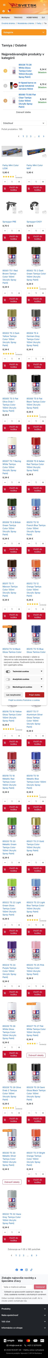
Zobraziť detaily (36, 1055)
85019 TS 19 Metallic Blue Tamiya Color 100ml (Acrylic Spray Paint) (36, 781)
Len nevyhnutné (13, 695)
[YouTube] (21, 1269)
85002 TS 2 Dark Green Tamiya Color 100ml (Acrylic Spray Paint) (36, 275)
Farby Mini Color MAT (35, 167)
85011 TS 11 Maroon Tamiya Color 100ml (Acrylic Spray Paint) (10, 589)
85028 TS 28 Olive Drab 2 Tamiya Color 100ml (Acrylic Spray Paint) (12, 1093)
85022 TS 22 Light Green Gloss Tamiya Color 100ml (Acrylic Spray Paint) (12, 908)
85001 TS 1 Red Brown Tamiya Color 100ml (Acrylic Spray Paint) (10, 276)
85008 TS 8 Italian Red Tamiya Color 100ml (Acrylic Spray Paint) (35, 466)
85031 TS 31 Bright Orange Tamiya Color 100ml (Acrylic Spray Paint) (36, 1159)
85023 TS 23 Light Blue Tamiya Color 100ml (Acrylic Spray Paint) (36, 907)
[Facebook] (17, 1269)
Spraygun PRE (9, 221)
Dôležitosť (8, 123)
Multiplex (6, 17)
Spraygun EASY (34, 221)
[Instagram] (26, 1269)
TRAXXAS (18, 17)
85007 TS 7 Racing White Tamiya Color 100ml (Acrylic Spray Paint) (12, 467)
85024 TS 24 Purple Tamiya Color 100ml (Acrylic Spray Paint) (9, 971)
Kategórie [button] (8, 32)
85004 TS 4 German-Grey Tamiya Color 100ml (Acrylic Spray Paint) (33, 339)
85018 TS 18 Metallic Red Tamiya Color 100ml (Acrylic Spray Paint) (9, 781)
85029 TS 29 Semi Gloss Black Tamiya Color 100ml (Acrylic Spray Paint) (36, 1093)
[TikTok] (31, 1269)
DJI (43, 17)
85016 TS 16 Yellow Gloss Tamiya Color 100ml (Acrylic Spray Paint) (12, 716)
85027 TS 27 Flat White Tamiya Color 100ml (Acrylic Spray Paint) (36, 1031)
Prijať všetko (34, 695)
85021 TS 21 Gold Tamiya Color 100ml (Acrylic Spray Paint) (35, 846)
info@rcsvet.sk (15, 1345)
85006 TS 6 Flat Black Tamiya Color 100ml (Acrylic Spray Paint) (36, 403)
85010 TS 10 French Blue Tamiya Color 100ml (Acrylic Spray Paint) (36, 528)
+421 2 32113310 (34, 1345)
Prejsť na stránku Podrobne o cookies (24, 700)
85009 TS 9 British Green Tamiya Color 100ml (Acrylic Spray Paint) (12, 528)
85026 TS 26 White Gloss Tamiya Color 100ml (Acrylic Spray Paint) (26, 70)
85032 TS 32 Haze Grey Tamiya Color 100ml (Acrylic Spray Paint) (12, 1219)
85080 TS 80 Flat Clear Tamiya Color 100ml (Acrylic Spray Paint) (27, 100)
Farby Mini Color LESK (11, 167)
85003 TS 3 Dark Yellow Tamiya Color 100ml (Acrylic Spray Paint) (11, 339)
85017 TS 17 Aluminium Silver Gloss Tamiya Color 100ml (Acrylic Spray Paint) (35, 719)
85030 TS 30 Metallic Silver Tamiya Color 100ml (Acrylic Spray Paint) (9, 1159)
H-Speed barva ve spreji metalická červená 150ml (27, 85)
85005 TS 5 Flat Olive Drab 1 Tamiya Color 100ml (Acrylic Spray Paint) (10, 404)
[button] (44, 5)
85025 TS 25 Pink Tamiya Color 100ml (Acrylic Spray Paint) (35, 969)
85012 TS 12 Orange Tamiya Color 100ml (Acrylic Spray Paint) (34, 589)
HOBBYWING (32, 17)
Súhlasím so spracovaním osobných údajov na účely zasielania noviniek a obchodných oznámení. (25, 1293)
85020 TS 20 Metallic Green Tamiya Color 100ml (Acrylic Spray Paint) (9, 847)
